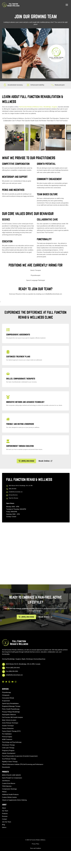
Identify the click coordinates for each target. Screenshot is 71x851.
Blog (3, 824)
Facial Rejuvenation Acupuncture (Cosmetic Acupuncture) (20, 756)
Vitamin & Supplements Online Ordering (14, 800)
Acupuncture (6, 700)
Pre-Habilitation (7, 734)
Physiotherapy (6, 692)
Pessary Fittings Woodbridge (11, 712)
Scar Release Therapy (9, 759)
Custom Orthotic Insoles (9, 797)
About (4, 808)
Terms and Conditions (35, 848)
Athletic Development (8, 753)
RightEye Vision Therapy (9, 761)
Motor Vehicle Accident (9, 720)
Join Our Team (6, 822)
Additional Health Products (10, 794)
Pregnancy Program (8, 750)
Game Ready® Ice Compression (12, 778)
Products (5, 813)
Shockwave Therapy (8, 745)
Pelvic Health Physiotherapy (10, 709)
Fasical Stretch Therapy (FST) (11, 731)
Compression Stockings (9, 789)
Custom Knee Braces (8, 783)
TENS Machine (7, 786)
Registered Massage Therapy (11, 706)
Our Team (5, 811)
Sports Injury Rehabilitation (10, 703)
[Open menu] (67, 5)
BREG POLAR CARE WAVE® (11, 775)
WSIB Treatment (7, 739)
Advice (4, 827)
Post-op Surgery (7, 736)
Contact (4, 819)
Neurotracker (6, 767)
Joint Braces (6, 780)
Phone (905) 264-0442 (13, 667)
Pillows (4, 791)
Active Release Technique (10, 723)
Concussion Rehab (8, 698)
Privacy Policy (35, 844)
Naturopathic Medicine (9, 714)
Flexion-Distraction (8, 728)
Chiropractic (6, 695)
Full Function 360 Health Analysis (12, 717)
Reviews (4, 816)
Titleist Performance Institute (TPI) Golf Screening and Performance (22, 764)
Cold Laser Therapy (8, 747)
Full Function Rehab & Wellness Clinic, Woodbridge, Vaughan (38, 107)
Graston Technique (8, 725)
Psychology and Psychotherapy (11, 742)
